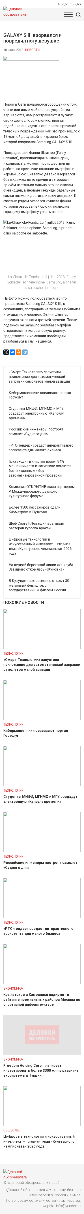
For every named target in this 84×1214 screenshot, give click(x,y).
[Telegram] (25, 352)
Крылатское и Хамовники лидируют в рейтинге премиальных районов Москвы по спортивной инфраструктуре (41, 999)
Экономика (13, 988)
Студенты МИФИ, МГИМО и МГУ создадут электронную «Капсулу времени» (36, 413)
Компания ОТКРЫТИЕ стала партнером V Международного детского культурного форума (42, 491)
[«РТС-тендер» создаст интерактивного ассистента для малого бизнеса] (42, 917)
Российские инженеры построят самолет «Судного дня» (36, 431)
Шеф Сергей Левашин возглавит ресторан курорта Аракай (37, 525)
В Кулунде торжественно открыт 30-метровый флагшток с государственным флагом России (40, 585)
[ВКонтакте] (12, 352)
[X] (6, 352)
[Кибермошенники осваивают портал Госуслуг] (42, 719)
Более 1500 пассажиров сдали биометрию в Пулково (34, 509)
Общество (12, 1130)
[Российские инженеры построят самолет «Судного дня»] (42, 851)
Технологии (13, 653)
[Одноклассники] (18, 352)
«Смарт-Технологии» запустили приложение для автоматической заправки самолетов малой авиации (39, 376)
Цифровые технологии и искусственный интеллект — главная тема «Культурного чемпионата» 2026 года (40, 546)
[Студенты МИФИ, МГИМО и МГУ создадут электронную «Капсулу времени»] (42, 785)
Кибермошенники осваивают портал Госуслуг (40, 395)
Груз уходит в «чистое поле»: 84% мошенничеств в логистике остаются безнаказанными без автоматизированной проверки (40, 468)
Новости (32, 50)
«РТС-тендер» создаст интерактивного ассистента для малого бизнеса (41, 447)
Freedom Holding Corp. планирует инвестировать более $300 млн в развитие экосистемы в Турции (41, 1070)
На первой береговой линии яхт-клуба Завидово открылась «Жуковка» (41, 567)
